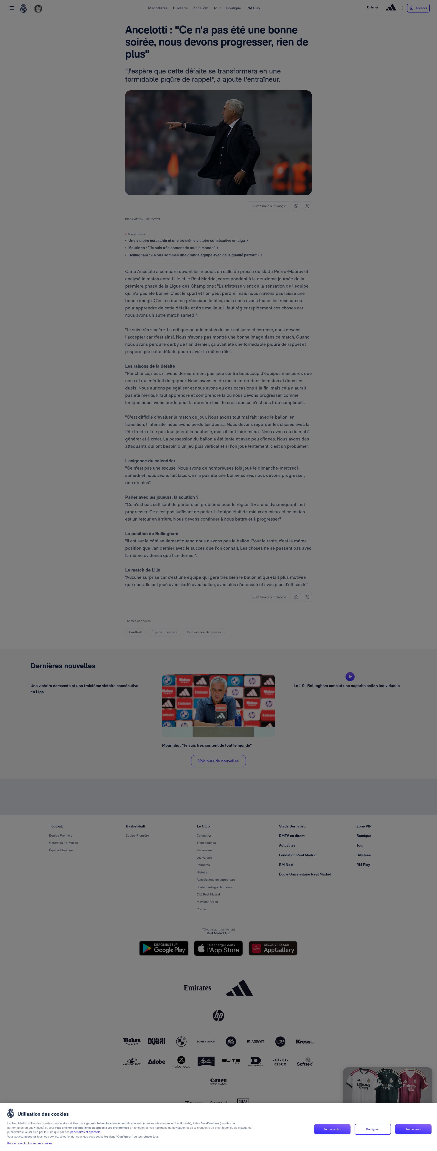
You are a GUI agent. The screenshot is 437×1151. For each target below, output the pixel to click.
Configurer (372, 1129)
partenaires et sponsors (85, 1132)
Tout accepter (332, 1129)
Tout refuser (413, 1129)
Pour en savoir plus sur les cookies (29, 1143)
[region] (218, 1127)
